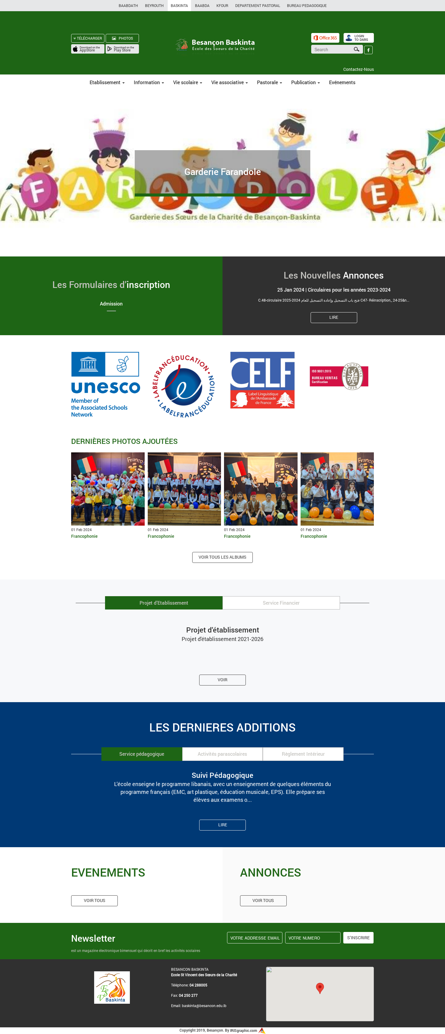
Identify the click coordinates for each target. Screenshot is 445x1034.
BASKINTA (179, 5)
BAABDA (202, 5)
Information (147, 82)
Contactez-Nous (358, 69)
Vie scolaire (186, 82)
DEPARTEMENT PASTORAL (257, 5)
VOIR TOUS (94, 900)
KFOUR (222, 5)
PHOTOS (124, 38)
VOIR (222, 679)
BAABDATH (128, 5)
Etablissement (106, 82)
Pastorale (268, 82)
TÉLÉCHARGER (89, 38)
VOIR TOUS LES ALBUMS (222, 557)
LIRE (333, 317)
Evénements (342, 82)
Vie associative (228, 82)
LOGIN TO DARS (361, 38)
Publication (304, 82)
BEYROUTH (154, 5)
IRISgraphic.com (244, 1030)
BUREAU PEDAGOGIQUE (307, 5)
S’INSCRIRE (358, 937)
